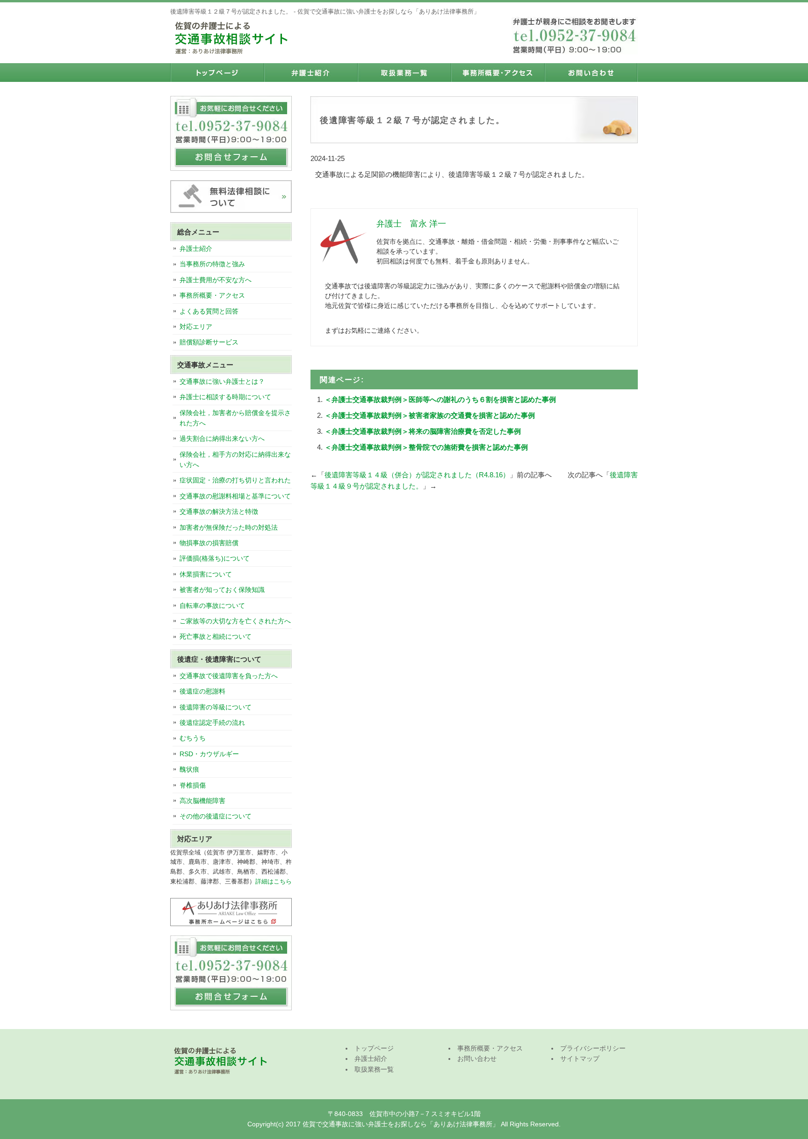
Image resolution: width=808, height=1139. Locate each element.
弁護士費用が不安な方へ (216, 280)
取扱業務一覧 (404, 72)
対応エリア (196, 326)
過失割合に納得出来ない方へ (222, 438)
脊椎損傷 (193, 785)
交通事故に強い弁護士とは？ (222, 381)
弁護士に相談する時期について (225, 397)
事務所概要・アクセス (497, 72)
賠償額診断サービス (209, 342)
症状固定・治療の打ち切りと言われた (235, 480)
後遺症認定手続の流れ (212, 722)
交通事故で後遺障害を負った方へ (229, 675)
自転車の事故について (212, 605)
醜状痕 (189, 769)
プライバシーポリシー (593, 1048)
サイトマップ (579, 1058)
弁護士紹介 (310, 72)
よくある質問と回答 (209, 311)
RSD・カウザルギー (209, 754)
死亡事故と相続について (216, 636)
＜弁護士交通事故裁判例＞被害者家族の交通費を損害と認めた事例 (430, 415)
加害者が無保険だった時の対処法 (229, 527)
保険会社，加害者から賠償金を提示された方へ (235, 418)
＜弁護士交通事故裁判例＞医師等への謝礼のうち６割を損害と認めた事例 (440, 399)
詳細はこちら (273, 881)
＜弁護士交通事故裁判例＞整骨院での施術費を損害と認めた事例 (426, 447)
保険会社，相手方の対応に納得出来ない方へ (235, 459)
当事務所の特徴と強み (212, 264)
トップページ (217, 72)
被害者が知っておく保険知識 (222, 589)
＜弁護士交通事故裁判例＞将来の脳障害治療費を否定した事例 (423, 431)
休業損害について (206, 574)
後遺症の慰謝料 (202, 691)
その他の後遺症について (216, 816)
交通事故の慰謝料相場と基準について (235, 496)
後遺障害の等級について (216, 707)
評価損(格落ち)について (215, 558)
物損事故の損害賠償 (209, 543)
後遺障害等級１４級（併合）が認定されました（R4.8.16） (417, 475)
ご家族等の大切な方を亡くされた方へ (235, 621)
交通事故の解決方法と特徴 (219, 511)
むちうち (193, 738)
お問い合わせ (591, 72)
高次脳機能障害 (202, 800)
